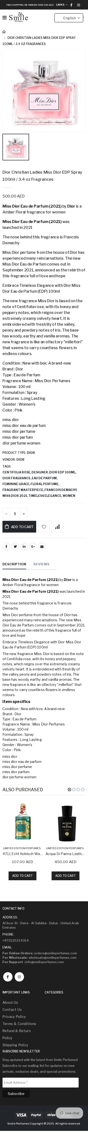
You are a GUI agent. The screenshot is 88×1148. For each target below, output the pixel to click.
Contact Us (12, 1009)
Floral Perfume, (45, 484)
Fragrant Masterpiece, (23, 490)
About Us (10, 1002)
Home (4, 32)
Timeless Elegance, (45, 496)
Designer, (40, 472)
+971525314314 (15, 940)
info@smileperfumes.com (33, 962)
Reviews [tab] (41, 564)
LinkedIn (24, 546)
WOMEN (69, 496)
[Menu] (4, 18)
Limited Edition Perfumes (22, 848)
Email (42, 546)
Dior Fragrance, (17, 478)
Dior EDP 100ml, (63, 472)
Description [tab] (14, 564)
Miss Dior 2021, (15, 496)
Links (60, 4)
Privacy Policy (14, 1016)
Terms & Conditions (19, 1024)
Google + (33, 546)
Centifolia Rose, (17, 472)
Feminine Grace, (16, 484)
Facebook (6, 546)
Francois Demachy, (61, 490)
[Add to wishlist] (44, 527)
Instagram (19, 977)
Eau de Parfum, (45, 478)
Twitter (15, 546)
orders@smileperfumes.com (39, 953)
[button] (69, 789)
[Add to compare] (57, 527)
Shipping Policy (15, 1045)
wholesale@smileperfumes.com (39, 957)
